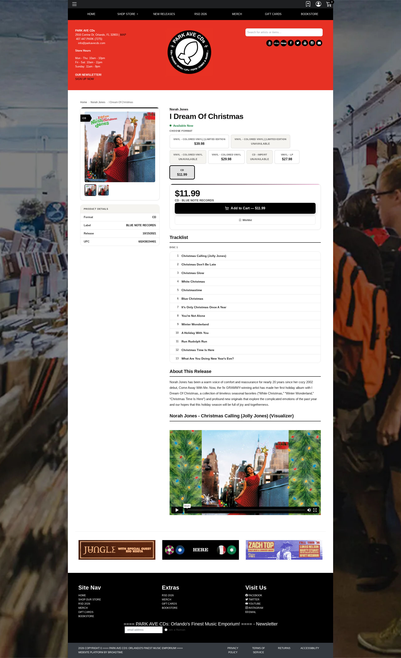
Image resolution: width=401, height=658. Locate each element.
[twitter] (297, 43)
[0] (329, 5)
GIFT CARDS (273, 14)
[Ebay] (276, 43)
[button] (127, 14)
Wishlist (247, 220)
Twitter (253, 599)
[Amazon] (269, 43)
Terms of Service (258, 650)
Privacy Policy (232, 650)
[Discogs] (283, 43)
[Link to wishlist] (308, 4)
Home (83, 102)
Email (252, 612)
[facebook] (290, 43)
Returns (284, 648)
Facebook (255, 595)
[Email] (319, 43)
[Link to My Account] (319, 4)
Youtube (254, 603)
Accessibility (310, 648)
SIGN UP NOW (84, 79)
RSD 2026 (200, 14)
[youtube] (304, 43)
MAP (123, 34)
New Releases (164, 14)
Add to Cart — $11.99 (248, 208)
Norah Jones (98, 102)
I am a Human (176, 629)
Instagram (255, 607)
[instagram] (312, 43)
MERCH (237, 14)
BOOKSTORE (309, 14)
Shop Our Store (89, 599)
